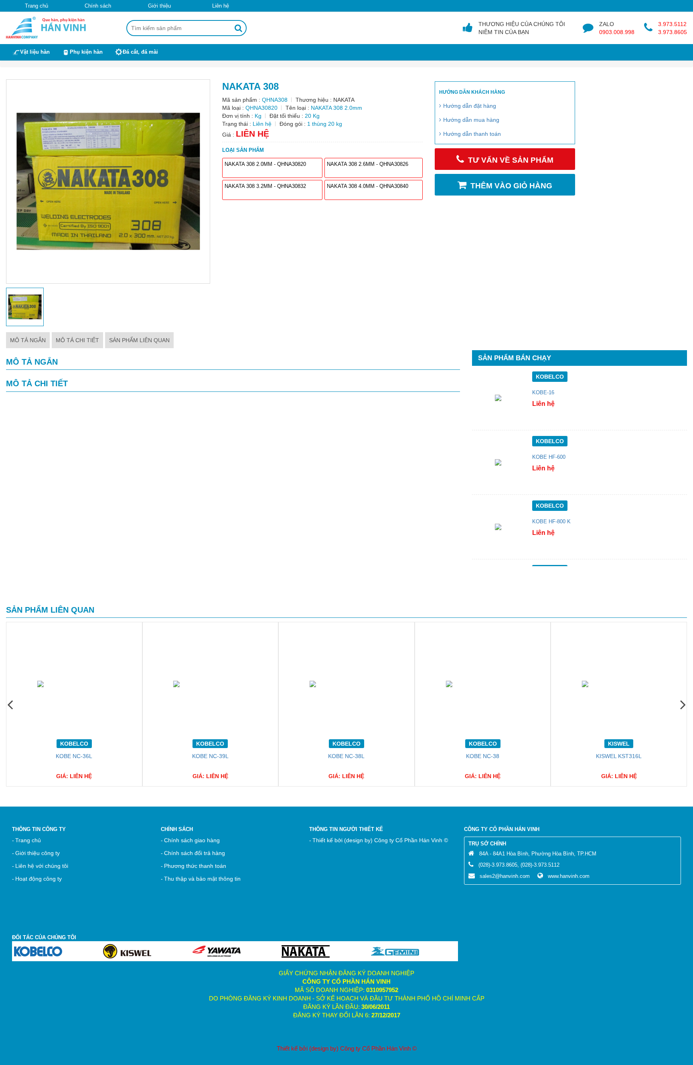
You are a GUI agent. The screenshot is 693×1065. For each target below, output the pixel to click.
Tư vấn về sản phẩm (510, 160)
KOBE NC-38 (482, 756)
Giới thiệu (159, 6)
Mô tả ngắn (28, 340)
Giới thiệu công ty (37, 853)
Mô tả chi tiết (77, 340)
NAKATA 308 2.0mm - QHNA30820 (265, 164)
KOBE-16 (543, 392)
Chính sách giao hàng (192, 840)
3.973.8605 (672, 32)
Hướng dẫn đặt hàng (469, 106)
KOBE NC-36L (74, 756)
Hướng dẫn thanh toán (472, 134)
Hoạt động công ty (38, 878)
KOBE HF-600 (548, 457)
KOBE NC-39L (210, 756)
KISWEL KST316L (619, 756)
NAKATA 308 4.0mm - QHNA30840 (367, 186)
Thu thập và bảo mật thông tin (202, 878)
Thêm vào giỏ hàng (511, 186)
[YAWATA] (216, 951)
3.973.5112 (672, 24)
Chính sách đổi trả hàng (194, 853)
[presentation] (10, 704)
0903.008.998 (616, 32)
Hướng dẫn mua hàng (471, 120)
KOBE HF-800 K (551, 521)
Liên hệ (220, 6)
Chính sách (98, 6)
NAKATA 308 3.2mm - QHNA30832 (265, 186)
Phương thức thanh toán (195, 866)
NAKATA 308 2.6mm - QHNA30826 (367, 164)
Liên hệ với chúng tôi (41, 866)
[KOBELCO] (38, 951)
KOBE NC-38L (346, 756)
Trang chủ (36, 6)
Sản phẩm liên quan (139, 340)
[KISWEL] (127, 951)
